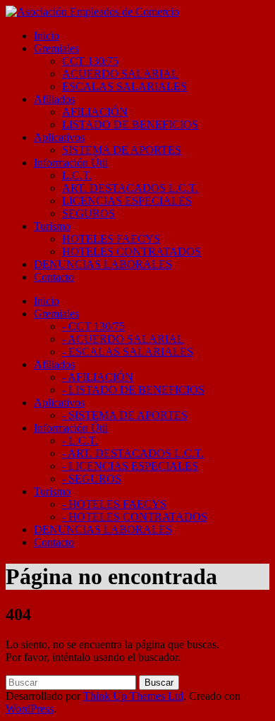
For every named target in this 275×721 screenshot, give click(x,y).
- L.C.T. (80, 441)
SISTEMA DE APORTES (121, 150)
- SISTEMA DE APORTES (125, 415)
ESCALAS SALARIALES (124, 86)
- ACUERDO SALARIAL (123, 339)
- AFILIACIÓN (97, 377)
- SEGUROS (91, 479)
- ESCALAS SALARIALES (127, 352)
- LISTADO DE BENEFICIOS (133, 390)
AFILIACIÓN (95, 112)
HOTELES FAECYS (111, 239)
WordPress (30, 709)
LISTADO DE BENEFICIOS (130, 125)
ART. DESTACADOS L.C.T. (130, 188)
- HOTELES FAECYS (114, 504)
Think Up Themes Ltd (133, 696)
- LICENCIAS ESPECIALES (130, 466)
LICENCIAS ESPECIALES (127, 201)
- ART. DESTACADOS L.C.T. (133, 453)
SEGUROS (88, 213)
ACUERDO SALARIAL (120, 74)
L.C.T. (77, 175)
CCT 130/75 (90, 61)
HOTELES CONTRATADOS (131, 252)
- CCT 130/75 (93, 326)
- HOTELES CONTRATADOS (134, 517)
